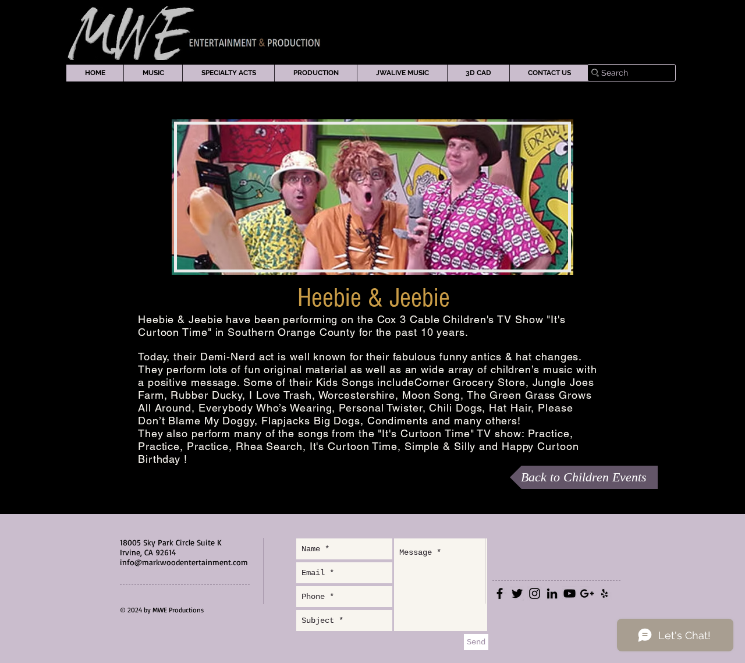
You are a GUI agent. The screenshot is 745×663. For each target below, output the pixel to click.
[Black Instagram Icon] (534, 593)
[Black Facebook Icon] (499, 593)
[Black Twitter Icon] (517, 593)
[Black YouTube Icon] (569, 593)
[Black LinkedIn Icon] (552, 593)
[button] (152, 73)
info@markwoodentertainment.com (184, 562)
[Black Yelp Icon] (604, 593)
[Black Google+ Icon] (587, 593)
